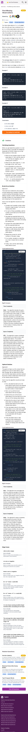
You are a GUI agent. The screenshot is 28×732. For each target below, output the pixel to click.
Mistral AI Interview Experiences (8, 724)
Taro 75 (3, 701)
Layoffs (2, 730)
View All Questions (14, 689)
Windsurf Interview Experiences (8, 722)
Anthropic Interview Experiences (8, 718)
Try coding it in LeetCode (13, 132)
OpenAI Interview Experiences (8, 717)
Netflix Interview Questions (7, 711)
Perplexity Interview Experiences (8, 720)
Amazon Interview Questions (7, 707)
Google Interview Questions (7, 703)
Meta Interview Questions (6, 705)
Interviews (3, 6)
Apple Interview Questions (7, 709)
